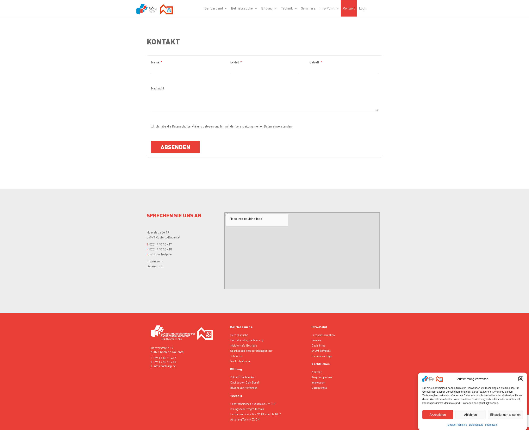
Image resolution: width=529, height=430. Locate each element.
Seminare (308, 8)
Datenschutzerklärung (187, 126)
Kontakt (349, 8)
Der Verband (213, 8)
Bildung (267, 8)
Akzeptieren (438, 414)
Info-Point (327, 8)
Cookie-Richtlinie (457, 424)
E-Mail (235, 62)
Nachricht (157, 88)
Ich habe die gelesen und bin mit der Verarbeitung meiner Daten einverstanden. (224, 126)
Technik (287, 8)
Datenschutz (476, 424)
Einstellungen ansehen (505, 414)
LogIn (363, 8)
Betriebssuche (242, 8)
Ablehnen (470, 414)
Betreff (314, 62)
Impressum (491, 424)
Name (155, 62)
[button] (521, 379)
